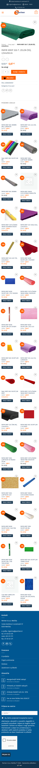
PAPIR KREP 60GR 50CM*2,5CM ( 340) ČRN (9, 527)
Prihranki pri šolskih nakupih (17, 686)
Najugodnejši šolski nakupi (16, 679)
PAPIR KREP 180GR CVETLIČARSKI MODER (27, 494)
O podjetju (5, 656)
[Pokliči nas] (10, 643)
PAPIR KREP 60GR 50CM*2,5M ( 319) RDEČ (27, 259)
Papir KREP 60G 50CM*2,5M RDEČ (10, 392)
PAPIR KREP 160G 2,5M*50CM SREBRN (26, 159)
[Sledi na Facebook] (3, 643)
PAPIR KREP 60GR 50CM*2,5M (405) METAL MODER (27, 596)
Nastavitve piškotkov (29, 763)
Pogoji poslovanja (8, 660)
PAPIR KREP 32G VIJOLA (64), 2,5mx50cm (29, 226)
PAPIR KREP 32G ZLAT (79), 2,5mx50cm (9, 259)
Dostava (4, 664)
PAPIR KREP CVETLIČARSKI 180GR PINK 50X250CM (28, 459)
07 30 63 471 (8, 639)
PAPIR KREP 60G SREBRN (9, 191)
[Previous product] (7, 59)
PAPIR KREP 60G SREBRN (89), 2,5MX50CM (9, 126)
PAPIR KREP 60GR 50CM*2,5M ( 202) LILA (27, 325)
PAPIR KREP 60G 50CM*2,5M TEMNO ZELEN (29, 560)
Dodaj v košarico (19, 72)
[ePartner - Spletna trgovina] (19, 12)
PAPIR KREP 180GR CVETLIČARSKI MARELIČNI (28, 192)
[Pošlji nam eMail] (7, 643)
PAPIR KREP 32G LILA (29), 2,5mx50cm (28, 126)
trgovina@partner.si (15, 631)
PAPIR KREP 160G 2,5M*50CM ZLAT (7, 494)
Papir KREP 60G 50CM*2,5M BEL (10, 159)
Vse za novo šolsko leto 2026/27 (18, 698)
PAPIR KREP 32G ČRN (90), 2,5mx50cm (9, 425)
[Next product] (3, 59)
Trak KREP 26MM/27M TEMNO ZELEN (8, 595)
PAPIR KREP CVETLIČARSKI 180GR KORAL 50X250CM (28, 292)
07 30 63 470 (8, 634)
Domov (4, 44)
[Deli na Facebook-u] (3, 90)
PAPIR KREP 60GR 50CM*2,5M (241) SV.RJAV (9, 325)
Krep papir (11, 44)
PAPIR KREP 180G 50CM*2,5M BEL (25, 527)
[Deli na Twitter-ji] (7, 90)
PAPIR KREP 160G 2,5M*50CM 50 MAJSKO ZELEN (8, 459)
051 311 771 (9, 636)
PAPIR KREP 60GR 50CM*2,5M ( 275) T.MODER (10, 292)
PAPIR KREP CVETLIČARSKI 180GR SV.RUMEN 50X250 (9, 226)
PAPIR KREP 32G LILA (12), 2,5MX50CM (28, 359)
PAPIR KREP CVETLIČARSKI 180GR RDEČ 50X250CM (28, 392)
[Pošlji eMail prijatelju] (10, 90)
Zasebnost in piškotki (9, 668)
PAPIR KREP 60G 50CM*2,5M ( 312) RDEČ (29, 425)
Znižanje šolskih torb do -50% (17, 692)
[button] (3, 12)
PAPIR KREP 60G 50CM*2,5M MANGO (10, 359)
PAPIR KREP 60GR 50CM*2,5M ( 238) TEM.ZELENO (7, 561)
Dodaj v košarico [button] (7, 134)
